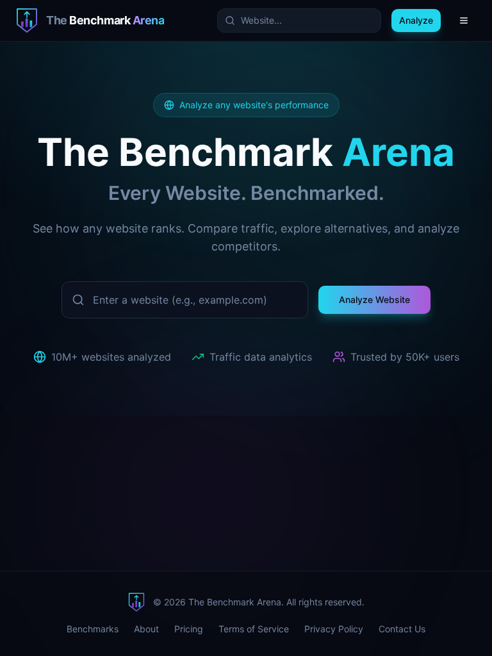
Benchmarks (93, 628)
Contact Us (402, 628)
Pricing (188, 628)
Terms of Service (253, 628)
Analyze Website (374, 299)
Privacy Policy (333, 628)
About (146, 628)
